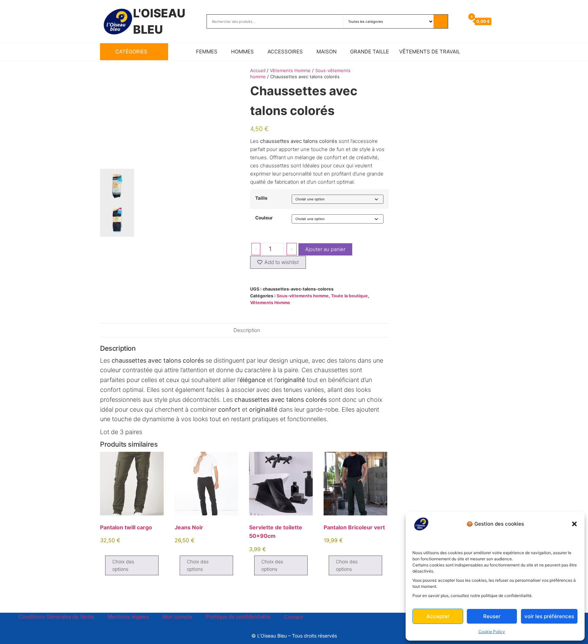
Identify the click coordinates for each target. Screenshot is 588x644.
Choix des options (123, 565)
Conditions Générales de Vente (56, 616)
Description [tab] (246, 330)
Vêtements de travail (429, 51)
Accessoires (285, 51)
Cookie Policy (491, 631)
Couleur (264, 218)
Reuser (492, 616)
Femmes (206, 51)
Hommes (242, 51)
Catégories (131, 51)
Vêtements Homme (290, 70)
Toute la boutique (349, 295)
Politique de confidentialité (238, 616)
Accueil (257, 70)
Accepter (438, 616)
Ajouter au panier (325, 249)
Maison (326, 51)
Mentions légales (128, 616)
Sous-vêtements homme (303, 295)
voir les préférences (549, 616)
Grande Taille (369, 51)
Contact (293, 617)
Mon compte (177, 616)
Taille (261, 198)
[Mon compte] (458, 21)
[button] (574, 524)
